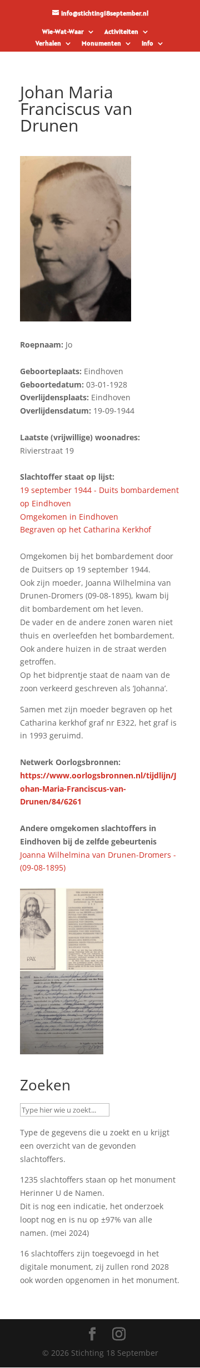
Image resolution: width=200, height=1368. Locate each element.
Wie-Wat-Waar (63, 32)
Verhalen (48, 43)
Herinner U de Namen (61, 1193)
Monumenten (101, 43)
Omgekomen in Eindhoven (69, 516)
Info (147, 43)
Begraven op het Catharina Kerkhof (85, 529)
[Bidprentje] (61, 964)
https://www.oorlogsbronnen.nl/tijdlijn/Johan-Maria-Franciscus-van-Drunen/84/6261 (98, 788)
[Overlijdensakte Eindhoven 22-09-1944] (61, 1047)
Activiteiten (121, 32)
